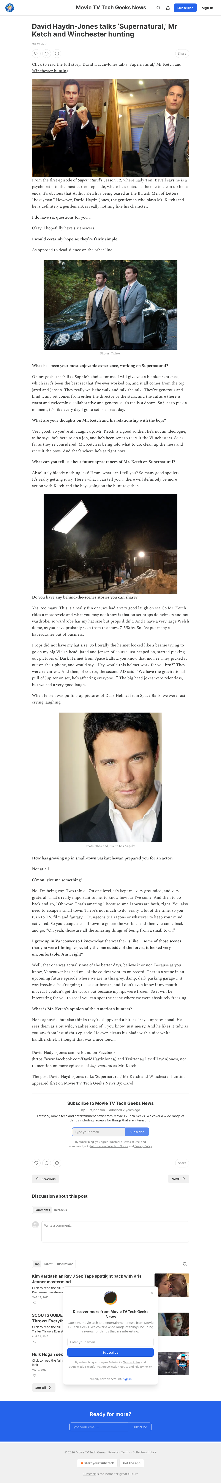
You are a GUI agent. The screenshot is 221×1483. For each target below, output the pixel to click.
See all (40, 1387)
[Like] (36, 53)
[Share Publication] (168, 7)
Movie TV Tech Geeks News (89, 1083)
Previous (48, 1179)
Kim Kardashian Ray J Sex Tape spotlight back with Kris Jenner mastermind (87, 1279)
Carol (128, 1083)
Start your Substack (99, 1463)
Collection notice (144, 1452)
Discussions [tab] (65, 1264)
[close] (151, 1292)
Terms (125, 1452)
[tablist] (50, 1210)
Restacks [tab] (60, 1210)
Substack (89, 1474)
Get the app (131, 1463)
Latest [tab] (48, 1264)
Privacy (113, 1452)
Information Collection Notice (109, 1367)
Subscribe (185, 8)
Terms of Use (131, 1362)
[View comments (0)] (46, 53)
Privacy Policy (143, 1367)
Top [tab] (37, 1264)
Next (176, 1179)
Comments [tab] (42, 1210)
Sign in (207, 8)
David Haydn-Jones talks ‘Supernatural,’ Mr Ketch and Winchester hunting (117, 1076)
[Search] (158, 7)
